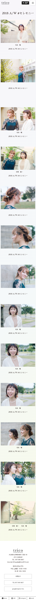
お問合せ (18, 576)
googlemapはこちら (18, 589)
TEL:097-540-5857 (18, 582)
